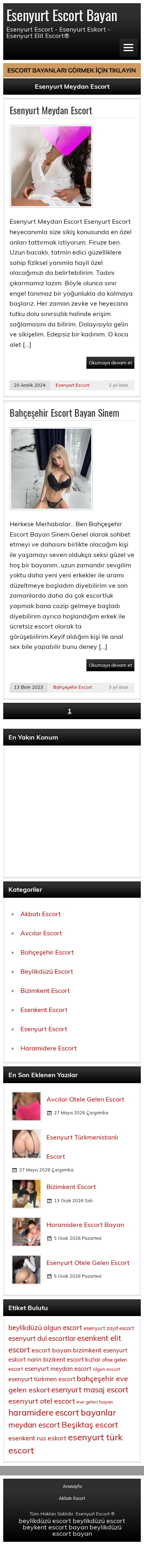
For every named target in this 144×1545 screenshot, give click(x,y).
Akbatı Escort (40, 914)
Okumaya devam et (110, 363)
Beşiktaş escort (90, 1425)
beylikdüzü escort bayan (87, 1530)
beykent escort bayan (55, 1527)
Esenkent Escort (44, 1010)
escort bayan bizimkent (67, 1350)
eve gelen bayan (94, 1402)
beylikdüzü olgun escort (45, 1327)
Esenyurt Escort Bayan (61, 14)
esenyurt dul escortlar (42, 1338)
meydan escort (34, 1425)
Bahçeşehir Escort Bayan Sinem (64, 412)
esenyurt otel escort (41, 1401)
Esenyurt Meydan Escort (51, 110)
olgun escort (106, 1369)
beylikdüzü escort (45, 1521)
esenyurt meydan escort (58, 1368)
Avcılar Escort (41, 933)
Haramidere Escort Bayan (85, 1225)
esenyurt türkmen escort (41, 1379)
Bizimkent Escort (45, 990)
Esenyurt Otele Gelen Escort (88, 1263)
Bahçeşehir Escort (72, 687)
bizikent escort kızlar (71, 1359)
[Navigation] (129, 48)
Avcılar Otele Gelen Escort (85, 1099)
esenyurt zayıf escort (109, 1328)
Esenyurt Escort (72, 385)
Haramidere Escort (48, 1048)
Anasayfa (72, 1486)
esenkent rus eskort (37, 1438)
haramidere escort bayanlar (62, 1412)
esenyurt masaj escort (89, 1389)
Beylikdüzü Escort (46, 971)
